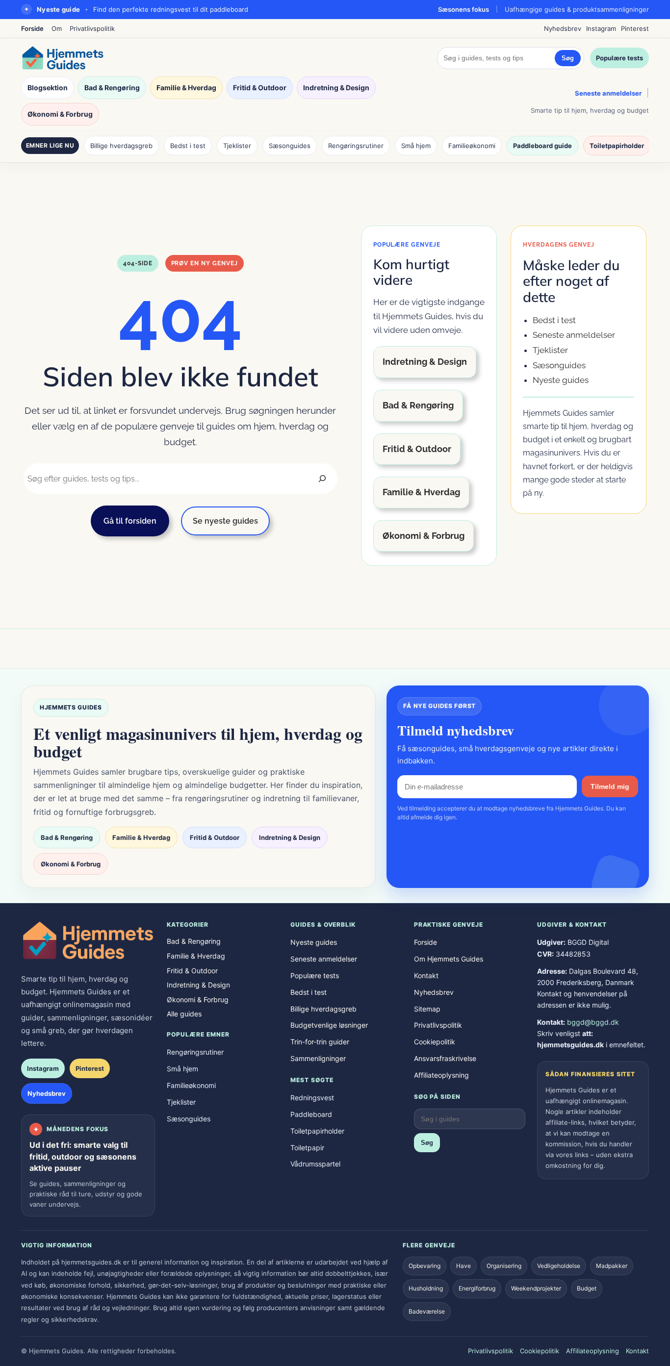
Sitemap (427, 1009)
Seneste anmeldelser (608, 93)
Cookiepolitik (434, 1041)
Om (57, 28)
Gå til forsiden (129, 521)
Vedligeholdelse (558, 1265)
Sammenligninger (318, 1058)
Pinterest (635, 28)
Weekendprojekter (536, 1288)
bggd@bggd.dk (593, 1022)
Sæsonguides (289, 146)
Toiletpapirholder (617, 146)
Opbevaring (424, 1265)
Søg (568, 58)
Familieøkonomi (471, 146)
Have (463, 1265)
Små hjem (416, 146)
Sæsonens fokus (463, 9)
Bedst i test (188, 146)
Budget (586, 1288)
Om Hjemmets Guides (448, 959)
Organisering (504, 1265)
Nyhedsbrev (562, 28)
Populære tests (619, 58)
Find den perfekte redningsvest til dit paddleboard (170, 9)
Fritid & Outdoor (259, 87)
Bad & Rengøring (112, 87)
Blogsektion (47, 87)
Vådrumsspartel (315, 1164)
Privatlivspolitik (92, 28)
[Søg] (322, 478)
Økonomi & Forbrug (60, 114)
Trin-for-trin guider (319, 1041)
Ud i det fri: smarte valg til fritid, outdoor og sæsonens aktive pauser (82, 1156)
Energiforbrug (477, 1288)
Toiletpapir (307, 1147)
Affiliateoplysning (441, 1075)
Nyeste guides (561, 380)
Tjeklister (237, 146)
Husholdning (426, 1288)
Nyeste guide (58, 9)
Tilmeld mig (610, 786)
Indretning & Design (336, 87)
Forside (32, 28)
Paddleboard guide (542, 146)
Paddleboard (311, 1114)
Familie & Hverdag (186, 87)
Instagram (601, 28)
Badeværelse (427, 1311)
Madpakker (611, 1265)
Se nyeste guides (225, 521)
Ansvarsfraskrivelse (445, 1058)
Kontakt (426, 975)
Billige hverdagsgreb (121, 146)
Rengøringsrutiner (356, 146)
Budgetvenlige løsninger (329, 1025)
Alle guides (184, 1014)
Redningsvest (312, 1097)
